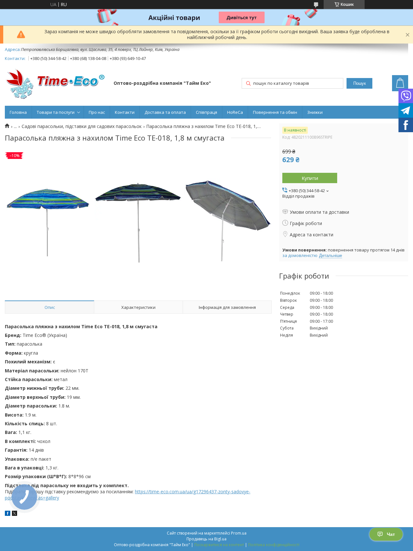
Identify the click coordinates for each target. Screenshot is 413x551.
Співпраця (206, 112)
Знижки (315, 112)
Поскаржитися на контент (219, 544)
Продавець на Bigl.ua (206, 539)
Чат (391, 534)
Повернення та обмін (275, 112)
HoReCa (235, 112)
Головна (18, 112)
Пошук (359, 83)
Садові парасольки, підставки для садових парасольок (82, 126)
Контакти (125, 112)
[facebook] (7, 514)
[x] (14, 514)
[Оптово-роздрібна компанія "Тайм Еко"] (56, 83)
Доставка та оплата (165, 112)
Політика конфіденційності (273, 544)
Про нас (97, 112)
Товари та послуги (56, 112)
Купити (310, 178)
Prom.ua (239, 533)
